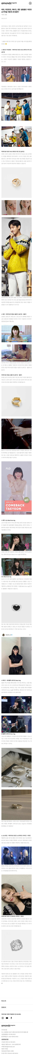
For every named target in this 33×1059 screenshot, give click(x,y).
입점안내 (3, 1007)
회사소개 (3, 1001)
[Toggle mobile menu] (30, 3)
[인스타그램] (2, 1018)
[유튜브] (7, 1018)
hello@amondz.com (10, 1046)
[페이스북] (11, 1018)
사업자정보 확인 (4, 1039)
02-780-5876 (12, 1042)
